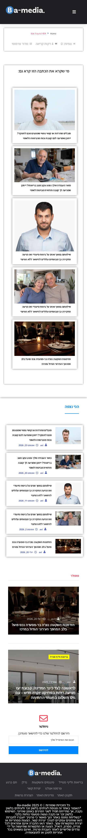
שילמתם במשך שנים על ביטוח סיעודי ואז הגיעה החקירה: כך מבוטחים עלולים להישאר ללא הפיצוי (32, 490)
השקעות (58, 594)
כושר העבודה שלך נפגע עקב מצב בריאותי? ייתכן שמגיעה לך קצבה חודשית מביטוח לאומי (34, 462)
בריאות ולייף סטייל (59, 657)
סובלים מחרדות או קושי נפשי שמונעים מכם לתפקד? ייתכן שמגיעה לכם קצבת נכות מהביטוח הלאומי (32, 435)
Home (53, 33)
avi (41, 445)
